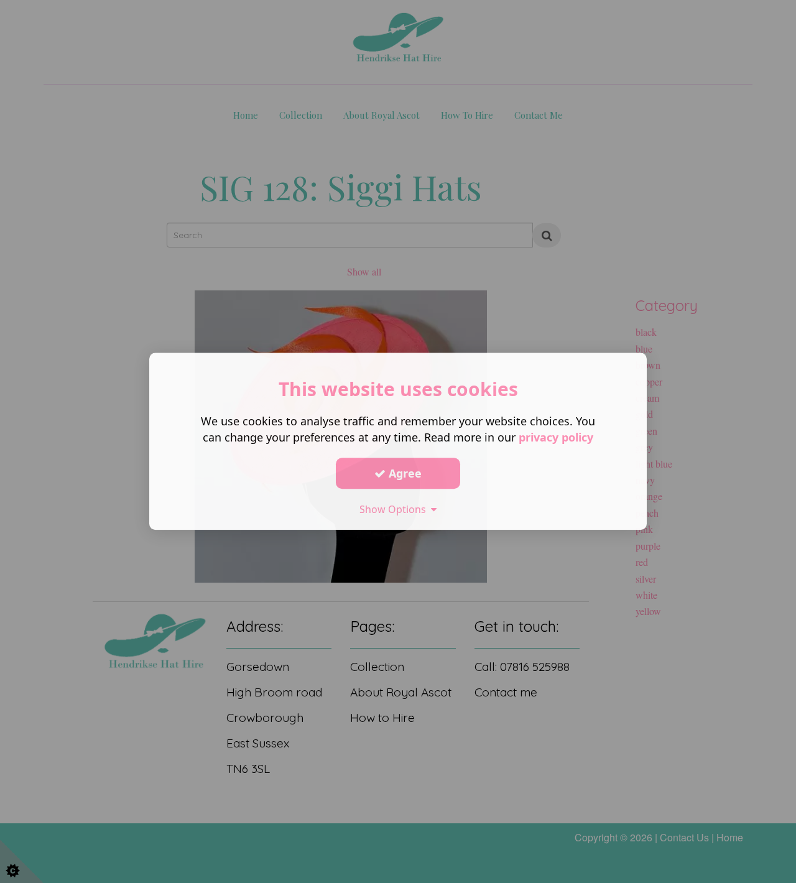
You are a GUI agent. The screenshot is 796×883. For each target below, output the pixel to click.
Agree (404, 473)
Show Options (395, 509)
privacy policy (556, 437)
